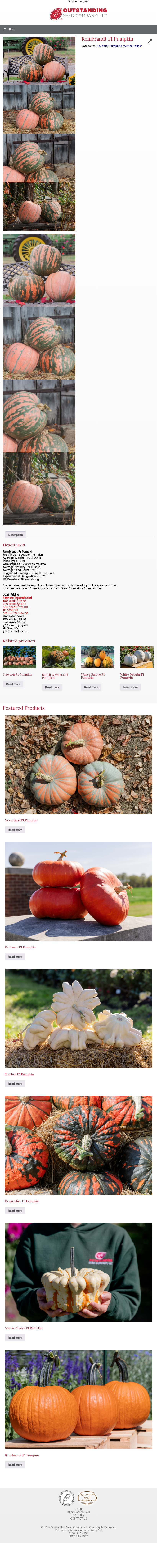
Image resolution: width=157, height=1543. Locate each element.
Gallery (78, 1515)
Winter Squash (132, 45)
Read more (13, 684)
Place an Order (78, 1512)
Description (15, 534)
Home (78, 1509)
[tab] (15, 534)
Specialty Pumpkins (109, 45)
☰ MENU (10, 29)
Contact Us (78, 1518)
